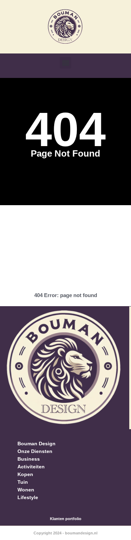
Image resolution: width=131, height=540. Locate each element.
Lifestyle (27, 497)
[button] (65, 63)
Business (28, 459)
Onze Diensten (34, 451)
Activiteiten (31, 466)
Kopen (25, 474)
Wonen (25, 489)
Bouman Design (36, 443)
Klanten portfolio (65, 519)
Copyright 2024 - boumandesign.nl (65, 533)
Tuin (22, 482)
